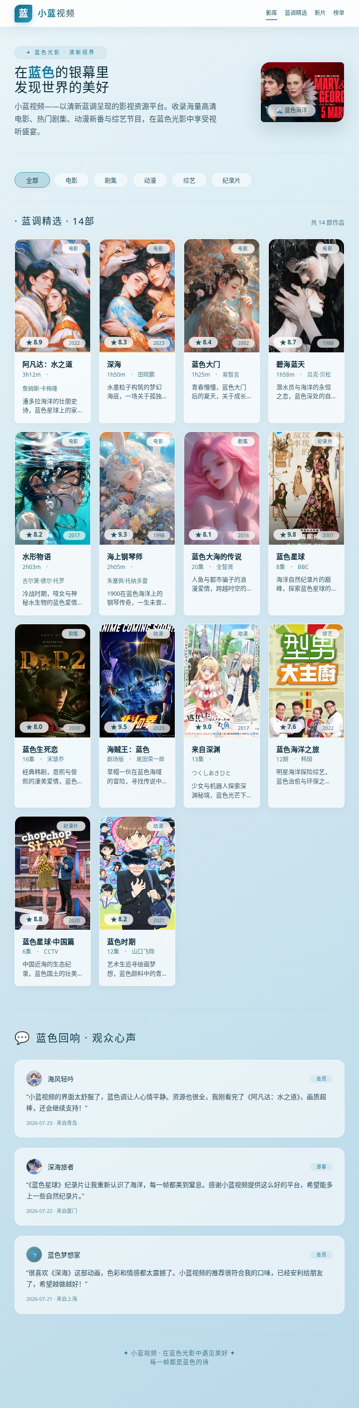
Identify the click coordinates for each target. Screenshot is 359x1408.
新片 (320, 13)
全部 (32, 180)
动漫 (150, 180)
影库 (271, 13)
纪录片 (232, 180)
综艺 (189, 180)
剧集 (111, 180)
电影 (71, 180)
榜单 (339, 13)
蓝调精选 (296, 13)
